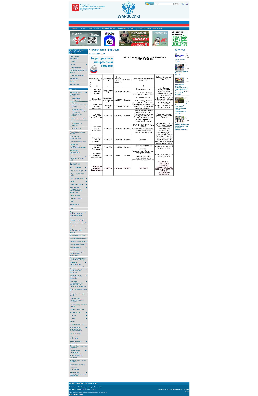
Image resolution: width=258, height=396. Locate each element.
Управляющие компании (75, 205)
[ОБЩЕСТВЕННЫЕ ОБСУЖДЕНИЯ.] (179, 38)
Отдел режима (75, 195)
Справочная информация (74, 57)
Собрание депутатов (126, 28)
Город (82, 28)
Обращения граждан (77, 324)
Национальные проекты (78, 141)
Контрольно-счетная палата (150, 28)
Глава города (93, 28)
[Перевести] (187, 4)
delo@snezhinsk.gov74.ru (180, 389)
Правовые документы (77, 75)
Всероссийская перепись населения (78, 346)
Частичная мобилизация (74, 368)
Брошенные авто (75, 334)
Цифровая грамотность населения (78, 360)
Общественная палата (77, 365)
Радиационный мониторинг (75, 337)
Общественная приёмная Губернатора (78, 290)
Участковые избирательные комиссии (75, 79)
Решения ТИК (74, 84)
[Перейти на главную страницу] (111, 14)
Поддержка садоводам (77, 220)
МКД (71, 209)
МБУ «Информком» (76, 394)
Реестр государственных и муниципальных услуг (78, 258)
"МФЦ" (72, 201)
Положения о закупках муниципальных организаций (77, 253)
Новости (72, 61)
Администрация (108, 28)
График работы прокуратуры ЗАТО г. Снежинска (77, 300)
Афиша (72, 321)
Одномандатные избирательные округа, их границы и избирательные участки (78, 70)
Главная (73, 28)
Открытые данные (76, 198)
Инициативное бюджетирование (75, 137)
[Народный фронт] (85, 38)
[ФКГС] (160, 38)
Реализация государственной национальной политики (78, 146)
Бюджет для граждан (77, 309)
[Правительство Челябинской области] (109, 38)
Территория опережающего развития (75, 152)
